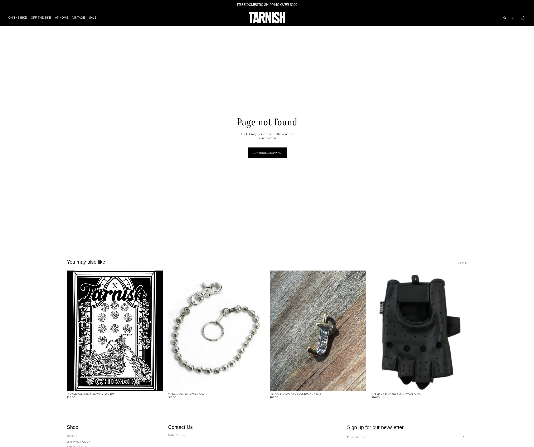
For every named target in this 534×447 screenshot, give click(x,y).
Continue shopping (267, 152)
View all (462, 262)
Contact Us (176, 434)
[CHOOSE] (156, 384)
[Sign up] (462, 437)
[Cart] (522, 17)
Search (72, 436)
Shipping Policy (78, 441)
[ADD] (258, 384)
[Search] (504, 17)
